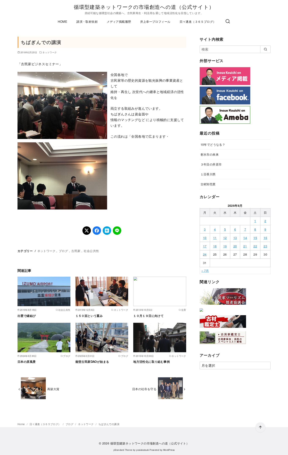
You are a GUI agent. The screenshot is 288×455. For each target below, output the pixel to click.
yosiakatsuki (142, 449)
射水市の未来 (210, 154)
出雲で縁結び (26, 316)
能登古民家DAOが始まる (92, 361)
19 (225, 246)
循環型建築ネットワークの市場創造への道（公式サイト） (144, 6)
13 (235, 237)
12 (225, 237)
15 (255, 237)
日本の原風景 (26, 361)
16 (265, 237)
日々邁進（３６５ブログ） (198, 21)
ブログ (63, 250)
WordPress (169, 449)
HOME (62, 21)
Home (21, 424)
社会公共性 (91, 250)
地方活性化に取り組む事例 (151, 361)
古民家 (75, 250)
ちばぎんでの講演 (108, 424)
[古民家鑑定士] (223, 344)
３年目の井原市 (211, 164)
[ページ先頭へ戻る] (260, 427)
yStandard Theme (122, 449)
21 (245, 246)
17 (205, 246)
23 (265, 246)
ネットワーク (49, 52)
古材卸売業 (208, 184)
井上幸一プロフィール (155, 21)
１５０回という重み (89, 316)
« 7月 (205, 270)
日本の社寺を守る (144, 389)
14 (245, 237)
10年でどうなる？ (213, 144)
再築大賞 (53, 389)
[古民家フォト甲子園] (201, 312)
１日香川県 (208, 174)
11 (215, 237)
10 (205, 237)
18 (215, 246)
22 (255, 246)
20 (235, 246)
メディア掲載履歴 (119, 21)
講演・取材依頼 (87, 21)
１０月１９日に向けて (148, 316)
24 (205, 254)
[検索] (227, 21)
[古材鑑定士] (223, 328)
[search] (265, 49)
